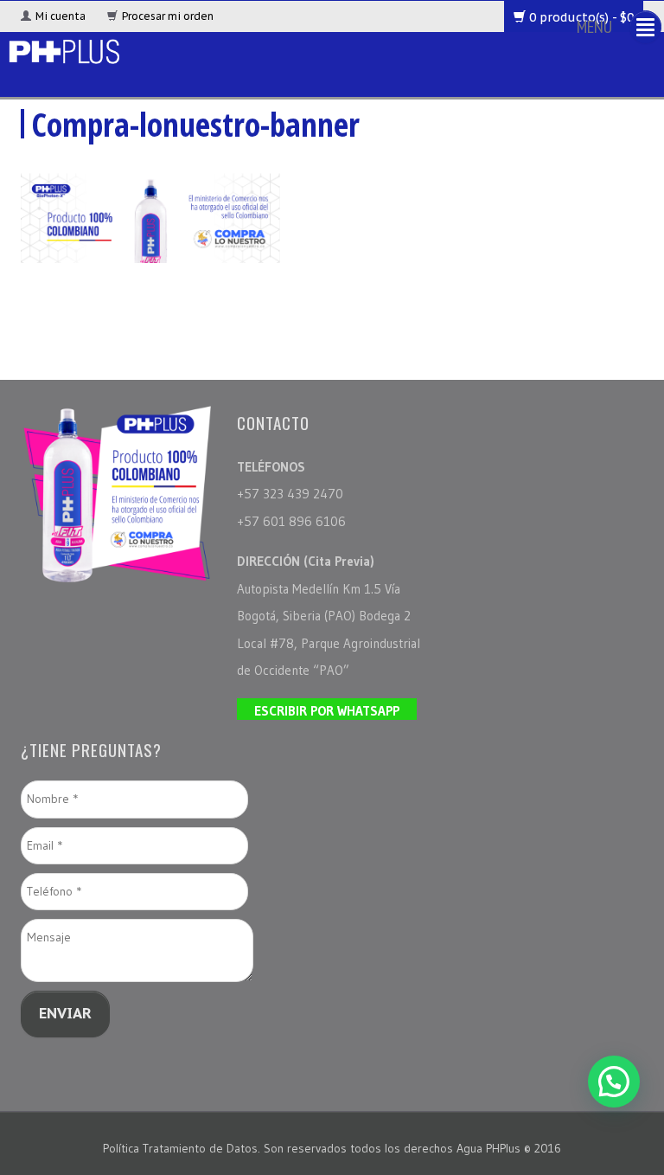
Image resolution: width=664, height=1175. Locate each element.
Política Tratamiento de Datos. (183, 1148)
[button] (614, 1082)
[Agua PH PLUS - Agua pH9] (63, 49)
